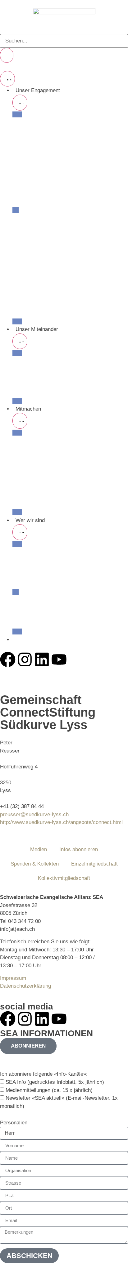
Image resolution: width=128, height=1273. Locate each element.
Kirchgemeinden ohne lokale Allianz (53, 377)
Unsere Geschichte (34, 576)
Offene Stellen (28, 496)
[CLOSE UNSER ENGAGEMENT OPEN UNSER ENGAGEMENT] (19, 103)
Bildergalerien (28, 274)
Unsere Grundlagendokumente (47, 584)
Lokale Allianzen (31, 369)
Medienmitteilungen (34, 258)
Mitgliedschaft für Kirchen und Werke (55, 448)
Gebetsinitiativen (31, 130)
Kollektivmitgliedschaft (64, 878)
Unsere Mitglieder (32, 361)
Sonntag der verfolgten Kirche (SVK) (54, 186)
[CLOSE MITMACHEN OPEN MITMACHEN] (19, 421)
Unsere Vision (28, 552)
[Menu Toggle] (7, 79)
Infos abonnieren (78, 849)
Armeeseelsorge (31, 305)
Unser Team (26, 600)
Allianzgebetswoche (35, 138)
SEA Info (22, 464)
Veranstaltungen (31, 122)
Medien (20, 250)
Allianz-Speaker (30, 313)
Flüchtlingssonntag (34, 194)
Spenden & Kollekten (36, 488)
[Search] (6, 55)
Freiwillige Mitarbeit (34, 504)
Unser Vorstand (30, 608)
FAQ (17, 266)
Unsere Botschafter (34, 616)
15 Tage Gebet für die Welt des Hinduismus (62, 162)
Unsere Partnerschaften (40, 568)
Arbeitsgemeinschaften (39, 393)
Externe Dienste (31, 281)
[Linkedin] (42, 659)
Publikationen (27, 218)
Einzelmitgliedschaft (94, 864)
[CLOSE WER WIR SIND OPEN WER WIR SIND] (19, 532)
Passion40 (24, 146)
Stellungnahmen (30, 242)
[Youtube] (59, 659)
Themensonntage (32, 170)
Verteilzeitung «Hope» (37, 226)
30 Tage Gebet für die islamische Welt (56, 154)
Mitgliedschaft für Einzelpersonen (51, 441)
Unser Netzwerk (31, 560)
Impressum (13, 978)
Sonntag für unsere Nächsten (46, 178)
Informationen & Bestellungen (46, 457)
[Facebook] (8, 659)
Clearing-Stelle (29, 297)
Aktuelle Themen (31, 202)
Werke (20, 385)
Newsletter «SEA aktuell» (41, 480)
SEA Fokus (25, 234)
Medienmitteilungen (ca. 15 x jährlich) (49, 1090)
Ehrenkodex (26, 290)
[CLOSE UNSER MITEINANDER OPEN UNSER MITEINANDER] (19, 341)
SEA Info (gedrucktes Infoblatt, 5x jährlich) (55, 1082)
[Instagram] (25, 659)
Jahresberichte (29, 624)
